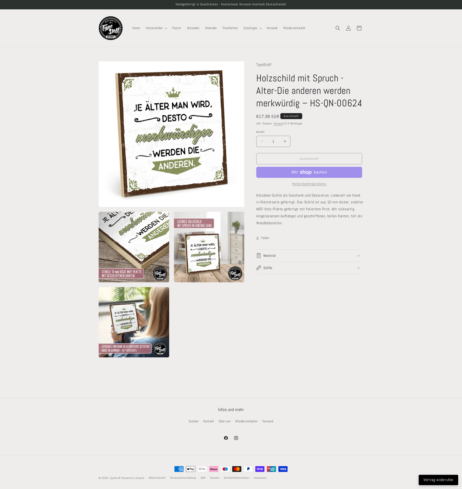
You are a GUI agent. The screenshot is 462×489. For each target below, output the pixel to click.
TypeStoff (115, 478)
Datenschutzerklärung (183, 477)
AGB (203, 477)
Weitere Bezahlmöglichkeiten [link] (309, 184)
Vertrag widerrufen (438, 479)
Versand (278, 123)
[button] (156, 28)
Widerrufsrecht (157, 477)
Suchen (194, 421)
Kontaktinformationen (236, 477)
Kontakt (208, 421)
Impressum (260, 477)
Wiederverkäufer (246, 421)
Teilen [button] (265, 238)
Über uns (225, 421)
